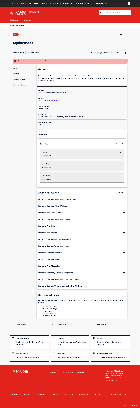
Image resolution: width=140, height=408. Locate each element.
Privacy (99, 394)
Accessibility (85, 394)
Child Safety (41, 394)
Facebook (53, 372)
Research (55, 3)
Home (12, 25)
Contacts (56, 394)
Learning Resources (100, 3)
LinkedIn (72, 372)
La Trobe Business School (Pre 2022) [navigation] (53, 100)
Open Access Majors (20, 3)
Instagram (80, 372)
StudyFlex (35, 3)
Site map (70, 394)
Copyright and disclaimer (118, 394)
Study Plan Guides (68, 3)
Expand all (119, 144)
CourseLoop (134, 405)
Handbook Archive (84, 3)
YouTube (65, 372)
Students (45, 3)
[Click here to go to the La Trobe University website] (18, 13)
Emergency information (22, 394)
